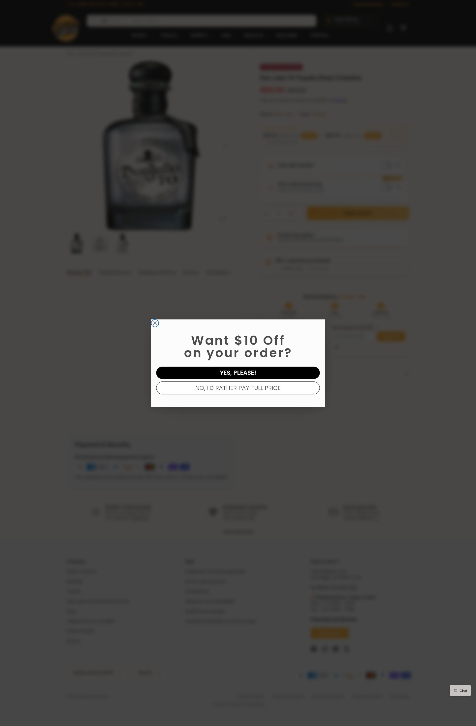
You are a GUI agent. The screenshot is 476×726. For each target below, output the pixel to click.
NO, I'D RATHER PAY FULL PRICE (238, 388)
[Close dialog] (155, 323)
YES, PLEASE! (238, 373)
